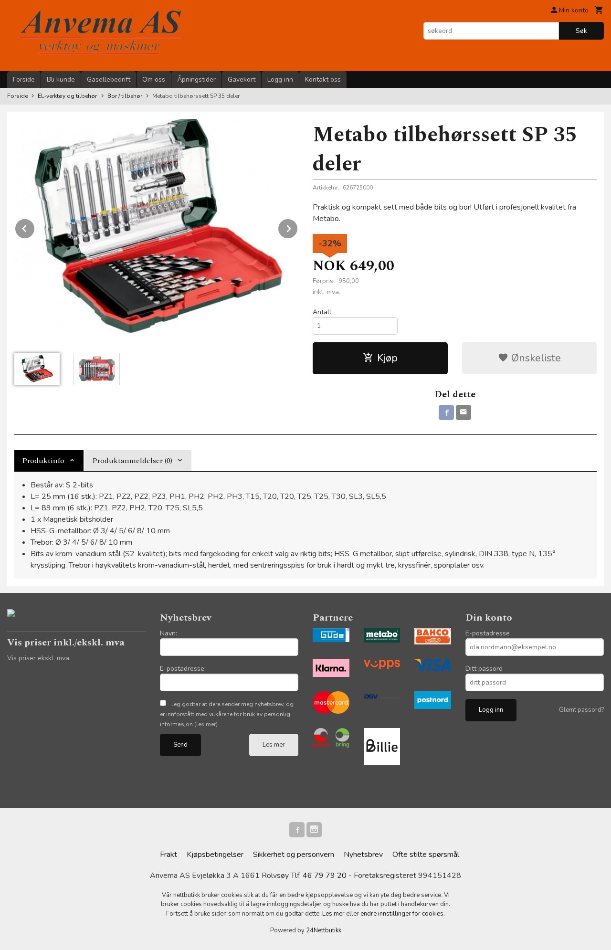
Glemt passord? (581, 710)
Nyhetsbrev (363, 854)
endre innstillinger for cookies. (402, 913)
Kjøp (387, 358)
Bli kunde (61, 79)
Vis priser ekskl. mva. (39, 658)
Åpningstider (196, 79)
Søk (581, 30)
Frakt (168, 854)
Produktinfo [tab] (43, 460)
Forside (24, 79)
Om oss (153, 79)
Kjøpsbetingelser (215, 854)
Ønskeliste (534, 358)
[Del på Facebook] (446, 412)
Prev (34, 227)
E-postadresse (487, 633)
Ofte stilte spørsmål (425, 854)
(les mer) (206, 724)
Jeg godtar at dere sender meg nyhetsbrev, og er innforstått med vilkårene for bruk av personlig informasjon (227, 714)
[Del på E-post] (463, 412)
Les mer (274, 744)
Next (297, 227)
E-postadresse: (183, 668)
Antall (322, 312)
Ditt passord (484, 668)
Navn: (168, 633)
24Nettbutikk (323, 930)
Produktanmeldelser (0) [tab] (132, 460)
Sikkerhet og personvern (293, 854)
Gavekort (241, 79)
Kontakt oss (323, 79)
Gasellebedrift (108, 79)
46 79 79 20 (325, 875)
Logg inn (280, 79)
